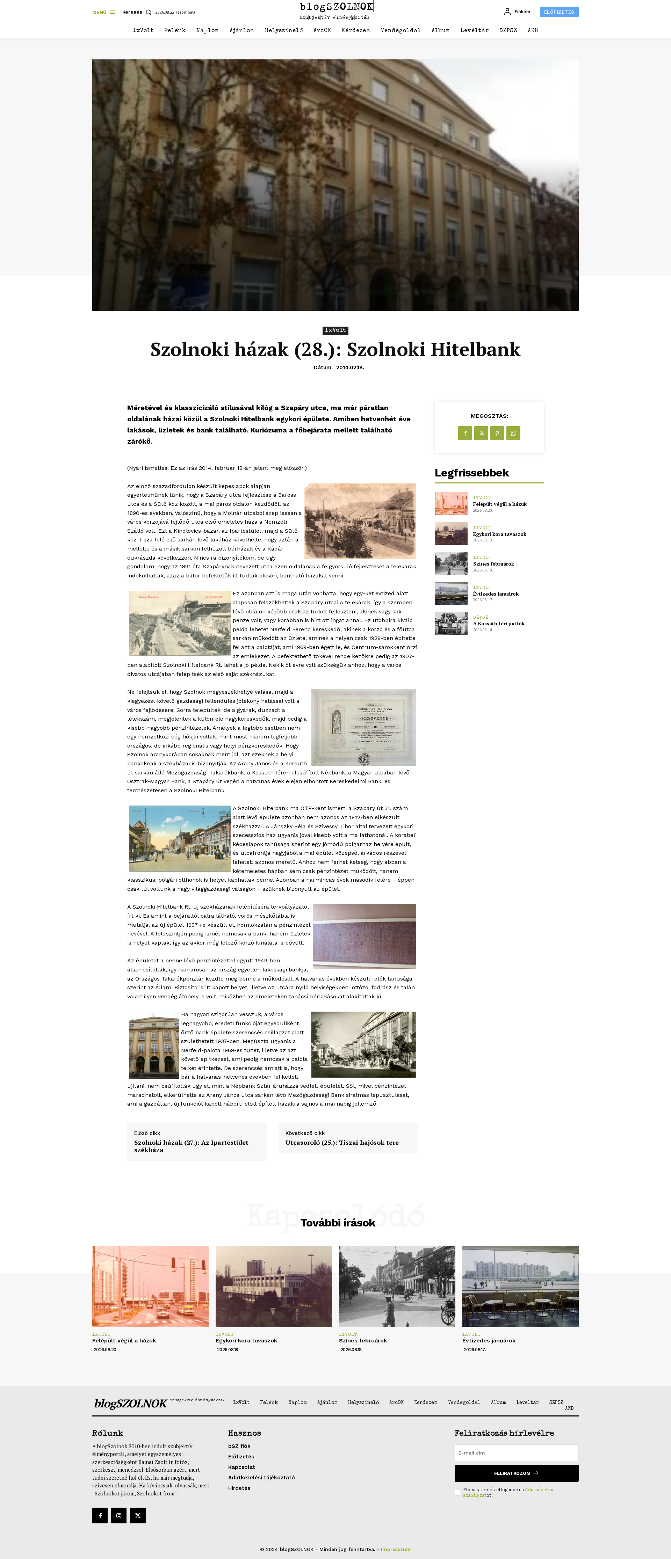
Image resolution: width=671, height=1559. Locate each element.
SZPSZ (481, 617)
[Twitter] (481, 433)
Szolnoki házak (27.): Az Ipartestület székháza (191, 1146)
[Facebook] (465, 433)
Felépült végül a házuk (500, 504)
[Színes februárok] (451, 563)
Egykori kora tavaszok (499, 534)
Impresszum (396, 1549)
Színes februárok (493, 563)
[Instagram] (119, 1515)
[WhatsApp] (513, 433)
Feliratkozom (512, 1473)
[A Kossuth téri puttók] (451, 623)
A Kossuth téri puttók (499, 623)
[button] (138, 12)
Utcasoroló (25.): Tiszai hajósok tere (342, 1142)
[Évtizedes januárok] (451, 593)
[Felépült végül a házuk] (451, 503)
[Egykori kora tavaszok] (451, 533)
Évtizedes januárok (496, 593)
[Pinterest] (497, 433)
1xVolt (335, 331)
